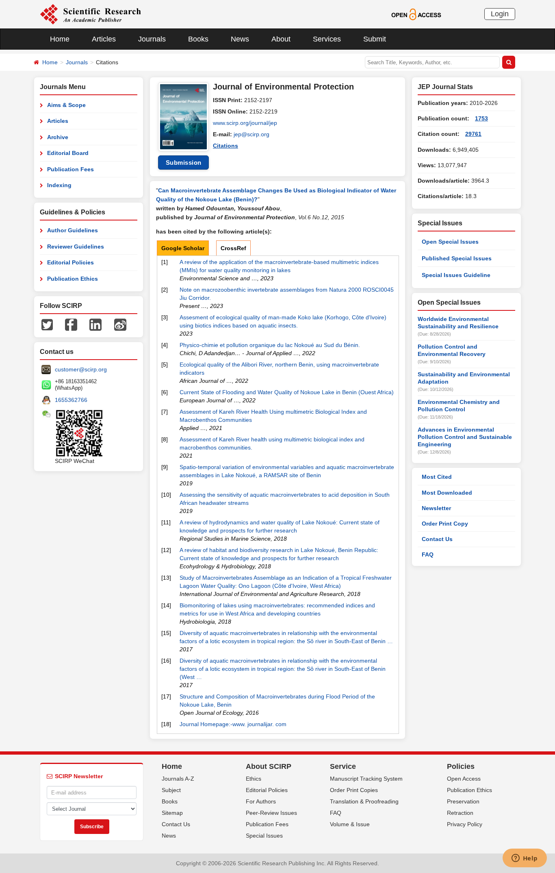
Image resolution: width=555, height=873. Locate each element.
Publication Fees (70, 169)
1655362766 (71, 400)
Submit (374, 39)
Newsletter (436, 508)
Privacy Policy (464, 824)
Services (327, 39)
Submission (184, 162)
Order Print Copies (354, 790)
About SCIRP (268, 766)
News (240, 39)
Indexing (59, 185)
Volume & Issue (350, 824)
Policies (461, 766)
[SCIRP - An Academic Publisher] (90, 14)
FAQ (428, 554)
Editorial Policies (70, 262)
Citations (225, 145)
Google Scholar (182, 248)
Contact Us (437, 539)
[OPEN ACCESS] (416, 14)
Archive (57, 137)
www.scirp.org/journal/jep (245, 123)
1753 (481, 118)
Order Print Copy (445, 523)
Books (198, 39)
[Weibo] (120, 324)
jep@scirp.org (251, 134)
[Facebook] (71, 324)
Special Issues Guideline (456, 275)
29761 (473, 134)
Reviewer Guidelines (75, 246)
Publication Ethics (72, 278)
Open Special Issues (450, 241)
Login (500, 14)
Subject (171, 790)
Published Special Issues (457, 258)
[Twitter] (47, 324)
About (281, 39)
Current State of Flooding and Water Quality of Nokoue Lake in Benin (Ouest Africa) (287, 392)
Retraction (460, 813)
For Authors (261, 801)
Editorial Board (68, 153)
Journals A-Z (178, 778)
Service (343, 766)
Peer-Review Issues (271, 813)
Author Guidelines (72, 230)
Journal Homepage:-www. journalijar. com (233, 724)
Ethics (253, 778)
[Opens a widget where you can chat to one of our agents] (524, 859)
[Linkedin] (95, 324)
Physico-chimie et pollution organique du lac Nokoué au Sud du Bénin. (270, 345)
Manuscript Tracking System (366, 778)
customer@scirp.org (81, 369)
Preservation (463, 801)
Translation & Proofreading (364, 801)
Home (59, 39)
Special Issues (264, 835)
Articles (104, 39)
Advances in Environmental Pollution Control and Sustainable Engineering (465, 436)
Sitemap (172, 813)
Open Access (464, 778)
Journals (152, 39)
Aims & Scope (66, 105)
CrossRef (233, 248)
